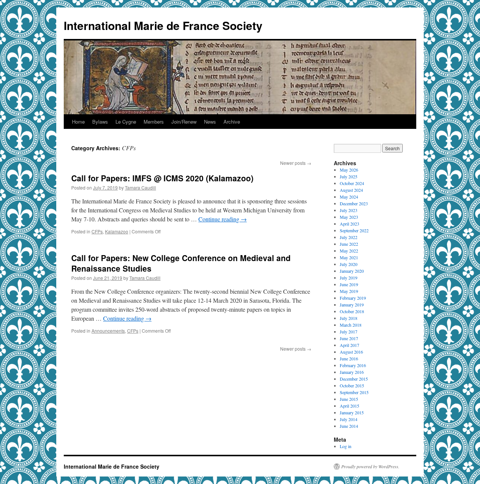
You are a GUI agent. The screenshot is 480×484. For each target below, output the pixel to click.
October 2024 (352, 183)
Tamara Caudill (140, 187)
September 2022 (354, 230)
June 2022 (349, 244)
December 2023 (354, 203)
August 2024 (351, 190)
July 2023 (348, 210)
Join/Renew (183, 121)
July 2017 (348, 332)
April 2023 (349, 224)
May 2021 (349, 257)
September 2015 (354, 392)
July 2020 (348, 264)
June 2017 (349, 338)
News (210, 121)
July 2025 (348, 176)
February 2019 (353, 298)
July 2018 (348, 318)
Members (154, 121)
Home (78, 121)
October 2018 (352, 311)
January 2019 (352, 305)
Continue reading (222, 219)
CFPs (97, 231)
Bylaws (100, 121)
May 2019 (349, 291)
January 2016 (352, 372)
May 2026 (349, 170)
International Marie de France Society (163, 25)
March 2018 (351, 325)
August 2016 (351, 352)
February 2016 (353, 365)
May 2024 (349, 197)
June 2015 (349, 399)
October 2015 (352, 385)
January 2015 (352, 412)
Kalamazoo (116, 231)
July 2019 (348, 278)
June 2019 (349, 284)
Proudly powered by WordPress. (370, 466)
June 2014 (349, 426)
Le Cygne (126, 121)
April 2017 (349, 345)
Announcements (108, 330)
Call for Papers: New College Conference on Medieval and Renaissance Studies (181, 262)
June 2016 (349, 359)
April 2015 (349, 406)
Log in (345, 446)
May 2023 (349, 217)
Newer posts (295, 163)
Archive (232, 121)
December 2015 (354, 379)
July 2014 (348, 419)
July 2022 (348, 237)
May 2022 (349, 251)
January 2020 (352, 271)
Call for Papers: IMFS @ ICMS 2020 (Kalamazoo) (162, 178)
